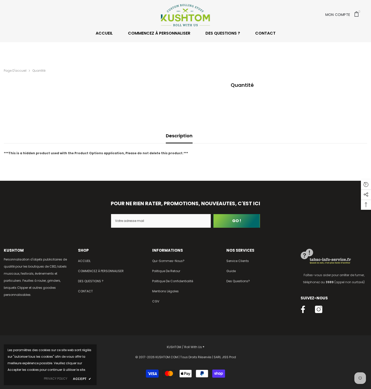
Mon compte (337, 14)
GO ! (236, 221)
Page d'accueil (15, 70)
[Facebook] (303, 309)
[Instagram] (318, 309)
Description (179, 136)
